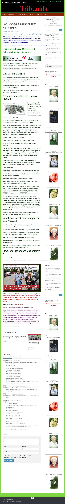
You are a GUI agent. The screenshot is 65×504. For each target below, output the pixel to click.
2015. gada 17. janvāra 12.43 (16, 360)
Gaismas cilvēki (38, 14)
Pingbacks (17, 357)
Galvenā (4, 14)
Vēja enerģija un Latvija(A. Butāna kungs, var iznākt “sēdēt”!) (52, 39)
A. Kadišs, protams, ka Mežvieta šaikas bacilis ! (33, 344)
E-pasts (24, 446)
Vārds (5, 446)
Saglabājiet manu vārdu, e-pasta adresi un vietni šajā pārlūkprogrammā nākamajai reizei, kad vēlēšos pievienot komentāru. (20, 456)
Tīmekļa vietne (7, 451)
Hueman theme (18, 501)
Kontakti (45, 14)
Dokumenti (18, 14)
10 (39, 336)
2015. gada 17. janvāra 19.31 (20, 386)
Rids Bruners (11, 14)
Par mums (31, 14)
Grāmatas (24, 14)
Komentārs (6, 437)
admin (5, 31)
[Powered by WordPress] (7, 501)
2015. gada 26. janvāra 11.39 (15, 400)
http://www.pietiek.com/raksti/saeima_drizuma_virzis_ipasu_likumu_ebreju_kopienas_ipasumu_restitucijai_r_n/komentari (33, 34)
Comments (8, 357)
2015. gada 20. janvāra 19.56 (17, 394)
